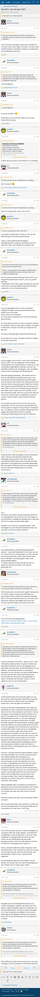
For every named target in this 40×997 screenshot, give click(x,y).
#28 (38, 257)
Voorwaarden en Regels (21, 989)
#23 (38, 100)
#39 (38, 877)
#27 (38, 224)
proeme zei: (5, 177)
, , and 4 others (15, 187)
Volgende (26, 968)
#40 (38, 935)
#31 (38, 431)
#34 (38, 579)
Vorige (12, 968)
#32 (38, 486)
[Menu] (2, 2)
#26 (38, 200)
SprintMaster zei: (7, 32)
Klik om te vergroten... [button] (20, 157)
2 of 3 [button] (19, 968)
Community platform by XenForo (17, 995)
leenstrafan (6, 12)
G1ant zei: (5, 72)
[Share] (34, 28)
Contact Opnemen (7, 989)
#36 (38, 639)
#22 (38, 68)
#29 (38, 305)
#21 (38, 28)
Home (17, 991)
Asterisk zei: (5, 881)
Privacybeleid (5, 991)
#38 (38, 827)
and (10, 87)
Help (12, 991)
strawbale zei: (6, 105)
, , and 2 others (14, 344)
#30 (38, 357)
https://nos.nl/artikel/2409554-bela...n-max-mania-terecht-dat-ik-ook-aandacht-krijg (19, 622)
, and (14, 417)
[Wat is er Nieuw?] (33, 2)
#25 (38, 173)
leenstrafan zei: (6, 141)
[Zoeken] (38, 2)
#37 (38, 693)
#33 (38, 546)
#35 (38, 615)
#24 (38, 136)
